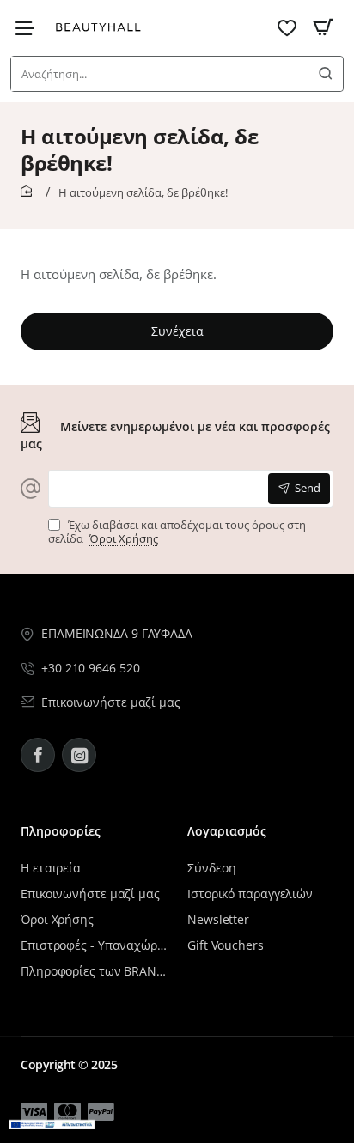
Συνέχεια (177, 331)
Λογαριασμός (226, 831)
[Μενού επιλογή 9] (29, 28)
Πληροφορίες (61, 831)
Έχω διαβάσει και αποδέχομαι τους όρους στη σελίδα (177, 532)
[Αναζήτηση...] (325, 74)
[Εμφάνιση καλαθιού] (323, 28)
